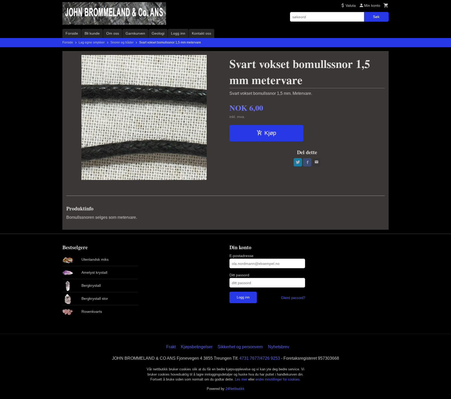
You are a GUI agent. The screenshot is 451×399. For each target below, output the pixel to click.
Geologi (158, 33)
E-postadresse (241, 256)
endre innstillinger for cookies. (278, 379)
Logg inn (178, 33)
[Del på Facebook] (307, 162)
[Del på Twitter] (298, 162)
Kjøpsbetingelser (196, 347)
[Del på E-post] (316, 162)
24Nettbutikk (235, 389)
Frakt (171, 347)
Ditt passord (239, 275)
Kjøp (270, 133)
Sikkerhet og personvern (240, 347)
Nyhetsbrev (278, 347)
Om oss (112, 33)
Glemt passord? (293, 298)
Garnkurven (135, 33)
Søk (376, 17)
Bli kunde (92, 33)
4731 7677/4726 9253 (259, 358)
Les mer (241, 379)
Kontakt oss (201, 33)
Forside (72, 33)
